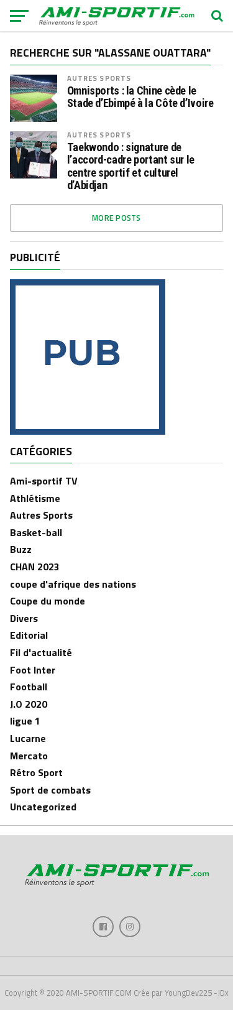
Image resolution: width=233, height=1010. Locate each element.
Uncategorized (43, 806)
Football (28, 686)
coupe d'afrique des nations (73, 584)
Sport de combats (50, 789)
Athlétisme (35, 498)
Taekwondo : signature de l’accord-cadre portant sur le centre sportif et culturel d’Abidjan (130, 166)
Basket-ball (36, 532)
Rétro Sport (36, 772)
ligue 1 (25, 720)
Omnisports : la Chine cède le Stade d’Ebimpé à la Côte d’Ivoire (140, 97)
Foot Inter (32, 669)
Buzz (21, 549)
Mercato (29, 755)
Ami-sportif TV (44, 480)
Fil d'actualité (41, 652)
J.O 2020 (28, 704)
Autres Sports (99, 78)
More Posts (116, 217)
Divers (24, 618)
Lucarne (28, 738)
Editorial (29, 635)
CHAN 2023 (35, 566)
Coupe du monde (47, 600)
